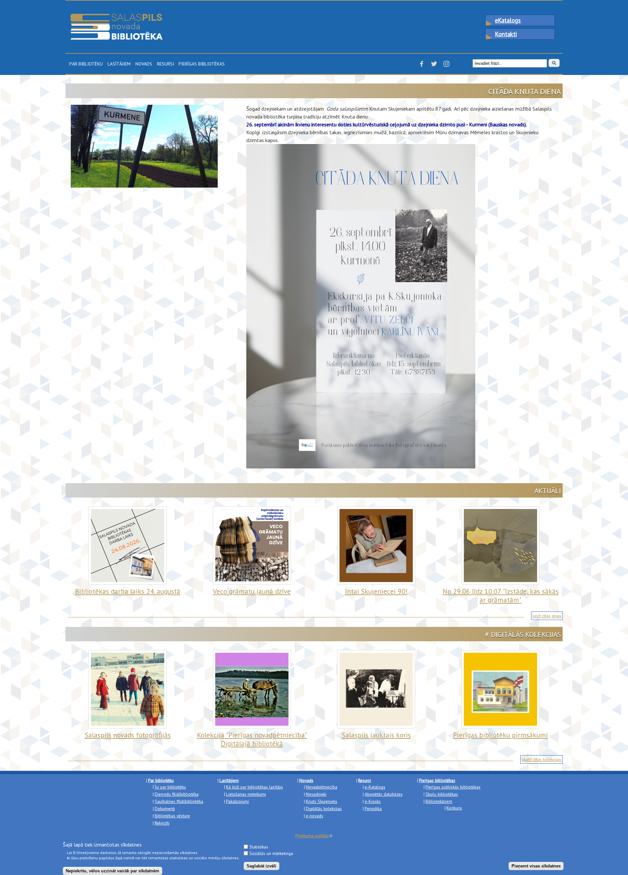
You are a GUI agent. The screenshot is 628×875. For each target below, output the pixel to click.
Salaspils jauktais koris (376, 734)
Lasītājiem (119, 63)
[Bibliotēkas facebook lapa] (421, 66)
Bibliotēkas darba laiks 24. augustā (127, 591)
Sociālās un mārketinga (271, 853)
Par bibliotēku (86, 63)
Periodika (373, 808)
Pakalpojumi (237, 801)
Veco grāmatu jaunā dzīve (252, 591)
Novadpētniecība (321, 787)
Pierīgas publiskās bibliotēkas (453, 787)
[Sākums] (116, 17)
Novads (143, 63)
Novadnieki (316, 794)
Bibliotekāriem (439, 801)
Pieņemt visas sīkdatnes (536, 865)
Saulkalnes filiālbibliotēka (179, 801)
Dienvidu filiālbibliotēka (177, 794)
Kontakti (506, 34)
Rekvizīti (162, 823)
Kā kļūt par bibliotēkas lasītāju (254, 787)
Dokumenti (165, 808)
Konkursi (454, 808)
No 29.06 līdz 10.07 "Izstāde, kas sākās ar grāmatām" (501, 596)
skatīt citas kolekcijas (541, 759)
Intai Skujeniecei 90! (376, 591)
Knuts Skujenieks (321, 801)
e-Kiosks (373, 801)
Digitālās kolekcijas (324, 808)
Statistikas (258, 846)
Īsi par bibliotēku (170, 787)
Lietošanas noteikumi (246, 794)
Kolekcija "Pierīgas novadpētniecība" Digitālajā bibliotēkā (252, 739)
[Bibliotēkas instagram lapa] (446, 66)
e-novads (314, 816)
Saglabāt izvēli (261, 865)
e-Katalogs (375, 787)
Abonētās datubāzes (384, 794)
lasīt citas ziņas (546, 616)
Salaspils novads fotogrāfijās (128, 734)
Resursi (165, 63)
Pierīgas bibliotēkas (202, 63)
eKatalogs (508, 20)
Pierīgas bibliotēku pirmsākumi (500, 734)
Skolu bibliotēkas (442, 794)
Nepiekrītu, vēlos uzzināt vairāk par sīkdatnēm (112, 870)
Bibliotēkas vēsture (172, 816)
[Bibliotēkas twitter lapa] (434, 66)
